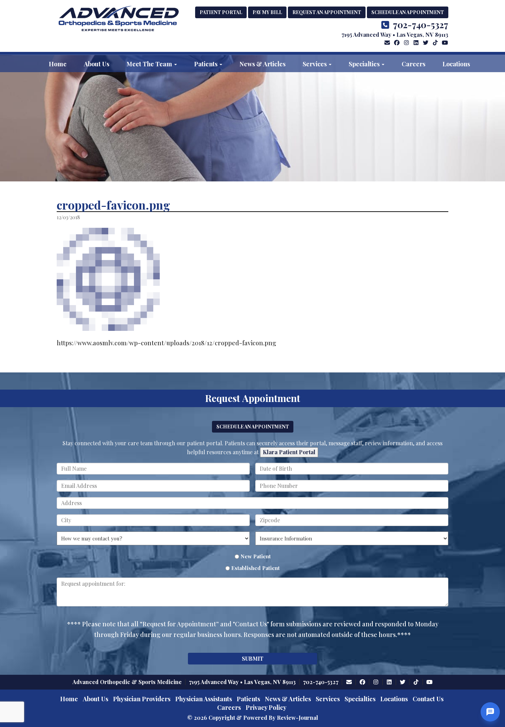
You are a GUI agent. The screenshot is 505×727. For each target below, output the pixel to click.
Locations (456, 64)
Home (58, 64)
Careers (413, 64)
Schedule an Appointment (407, 12)
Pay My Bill (267, 12)
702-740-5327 (420, 25)
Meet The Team (149, 64)
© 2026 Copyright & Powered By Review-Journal (252, 717)
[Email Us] (387, 42)
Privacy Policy (266, 707)
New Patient (255, 556)
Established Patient (255, 567)
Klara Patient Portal (289, 452)
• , (242, 681)
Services (315, 64)
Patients (206, 64)
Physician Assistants (203, 699)
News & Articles (262, 64)
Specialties (365, 64)
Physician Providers (141, 699)
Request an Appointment (326, 12)
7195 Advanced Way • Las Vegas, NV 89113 (394, 34)
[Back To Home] (118, 19)
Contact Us (428, 699)
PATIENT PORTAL (221, 12)
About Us (96, 64)
